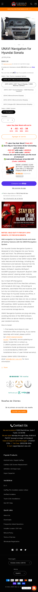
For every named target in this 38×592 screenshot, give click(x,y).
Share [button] (6, 367)
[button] (2, 4)
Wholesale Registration (12, 541)
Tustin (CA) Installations (12, 499)
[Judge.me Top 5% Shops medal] (28, 384)
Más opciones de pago (19, 188)
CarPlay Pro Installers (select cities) (16, 490)
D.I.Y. (5, 485)
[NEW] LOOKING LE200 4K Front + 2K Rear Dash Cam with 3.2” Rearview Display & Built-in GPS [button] (25, 167)
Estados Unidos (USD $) (18, 563)
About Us (7, 515)
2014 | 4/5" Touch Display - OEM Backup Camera (19, 91)
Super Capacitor (9, 473)
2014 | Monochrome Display (15, 96)
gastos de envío (8, 64)
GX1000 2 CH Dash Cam (12, 469)
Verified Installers (10, 494)
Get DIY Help (8, 503)
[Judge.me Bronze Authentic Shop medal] (19, 384)
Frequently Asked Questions (13, 524)
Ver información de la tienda (13, 198)
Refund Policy (8, 533)
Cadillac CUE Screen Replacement (15, 464)
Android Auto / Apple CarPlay (14, 460)
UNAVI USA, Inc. (15, 587)
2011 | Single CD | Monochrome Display (19, 104)
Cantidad (4, 116)
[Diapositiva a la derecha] (23, 45)
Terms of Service (9, 537)
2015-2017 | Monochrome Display (16, 80)
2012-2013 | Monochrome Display (17, 100)
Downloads (7, 520)
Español (18, 573)
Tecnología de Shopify (26, 587)
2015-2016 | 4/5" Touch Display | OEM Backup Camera (19, 84)
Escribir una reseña (19, 411)
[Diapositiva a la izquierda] (15, 45)
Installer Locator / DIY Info (13, 528)
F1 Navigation (8, 112)
